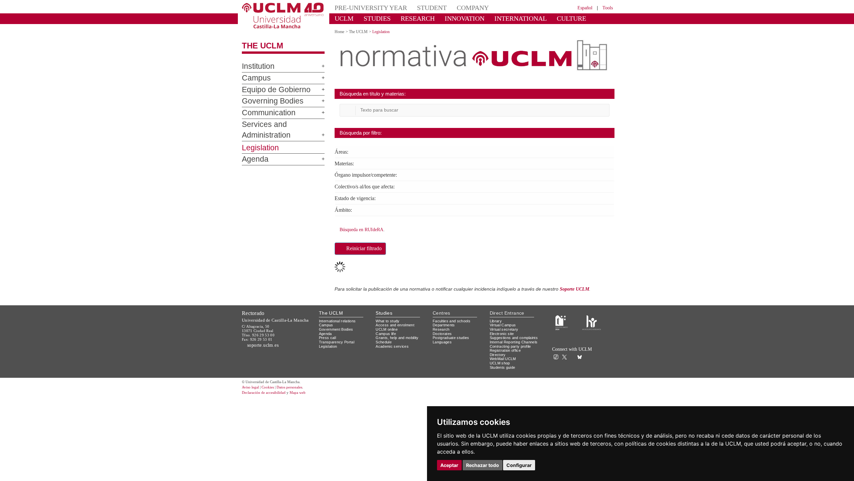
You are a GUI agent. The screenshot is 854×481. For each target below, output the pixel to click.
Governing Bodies (267, 101)
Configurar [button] (519, 465)
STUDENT (420, 7)
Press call (328, 335)
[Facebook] (573, 354)
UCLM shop (500, 369)
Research (441, 327)
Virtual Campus (504, 322)
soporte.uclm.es (266, 343)
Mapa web (306, 399)
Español (580, 7)
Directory (499, 360)
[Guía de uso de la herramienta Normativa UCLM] (605, 230)
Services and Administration (281, 125)
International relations (340, 318)
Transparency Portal (338, 339)
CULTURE (542, 18)
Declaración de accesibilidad (267, 399)
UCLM (342, 18)
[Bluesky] (581, 354)
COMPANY (456, 7)
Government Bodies (338, 327)
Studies (384, 311)
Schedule (384, 339)
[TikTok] (557, 354)
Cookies (272, 393)
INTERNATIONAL (497, 18)
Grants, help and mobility (400, 335)
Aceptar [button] (449, 465)
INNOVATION (450, 18)
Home (340, 31)
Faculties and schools (453, 318)
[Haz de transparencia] (561, 320)
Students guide (504, 373)
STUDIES (371, 18)
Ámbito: (344, 208)
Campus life (387, 331)
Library (496, 318)
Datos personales (298, 393)
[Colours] (591, 320)
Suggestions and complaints (505, 337)
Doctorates (443, 331)
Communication (263, 113)
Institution (256, 66)
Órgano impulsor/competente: (373, 174)
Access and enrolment (397, 322)
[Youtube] (595, 354)
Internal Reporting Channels (507, 346)
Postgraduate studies (452, 335)
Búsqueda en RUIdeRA (364, 228)
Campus (253, 78)
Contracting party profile (513, 352)
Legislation (258, 137)
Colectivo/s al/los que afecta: (370, 185)
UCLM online (388, 327)
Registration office (507, 356)
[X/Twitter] (566, 354)
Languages (442, 339)
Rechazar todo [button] (482, 465)
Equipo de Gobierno (269, 90)
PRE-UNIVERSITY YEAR (366, 7)
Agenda (252, 149)
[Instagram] (548, 354)
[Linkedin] (587, 354)
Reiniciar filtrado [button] (368, 247)
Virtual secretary (505, 327)
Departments (445, 322)
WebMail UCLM (504, 365)
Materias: (346, 163)
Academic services (393, 344)
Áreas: (342, 151)
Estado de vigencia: (358, 197)
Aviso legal (251, 393)
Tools (606, 7)
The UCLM (259, 45)
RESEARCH (408, 18)
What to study (388, 318)
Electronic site (503, 331)
